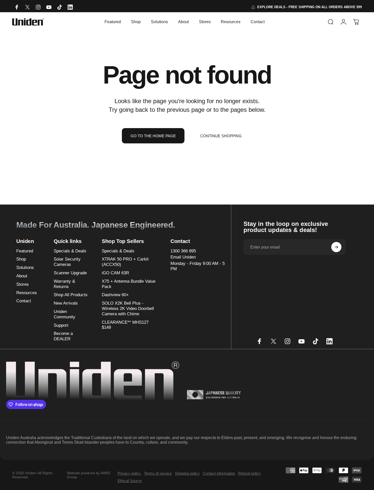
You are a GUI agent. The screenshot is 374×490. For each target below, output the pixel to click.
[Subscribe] (336, 247)
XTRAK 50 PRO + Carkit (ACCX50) (125, 262)
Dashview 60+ (115, 294)
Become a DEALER (63, 336)
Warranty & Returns (64, 284)
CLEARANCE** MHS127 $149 (125, 325)
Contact (23, 300)
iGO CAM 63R (115, 272)
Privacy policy (129, 473)
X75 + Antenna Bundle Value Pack (128, 284)
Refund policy (249, 473)
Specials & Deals (70, 251)
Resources (26, 292)
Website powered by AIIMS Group (88, 475)
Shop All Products (71, 294)
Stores (22, 284)
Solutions (25, 267)
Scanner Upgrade (70, 272)
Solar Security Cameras (67, 262)
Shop (21, 259)
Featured (24, 251)
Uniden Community (64, 314)
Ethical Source (130, 481)
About (21, 276)
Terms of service (158, 473)
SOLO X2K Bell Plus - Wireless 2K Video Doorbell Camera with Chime (128, 308)
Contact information (219, 473)
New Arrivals (66, 303)
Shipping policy (187, 473)
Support (61, 325)
